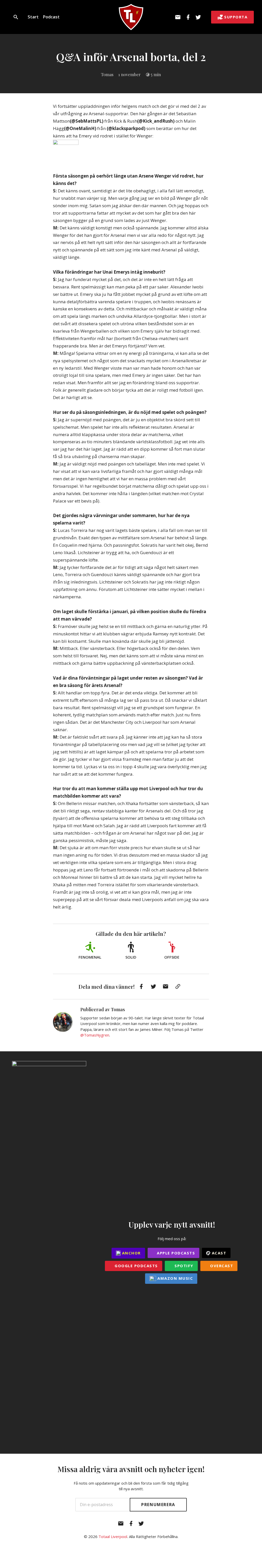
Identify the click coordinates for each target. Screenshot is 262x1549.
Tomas (107, 74)
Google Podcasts (135, 1265)
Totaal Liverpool (113, 1536)
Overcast (221, 1265)
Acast (218, 1252)
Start (33, 17)
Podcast (51, 17)
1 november (129, 74)
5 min (156, 74)
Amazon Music (174, 1278)
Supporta (235, 16)
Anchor (131, 1252)
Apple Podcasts (175, 1252)
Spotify (183, 1265)
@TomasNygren (94, 1035)
